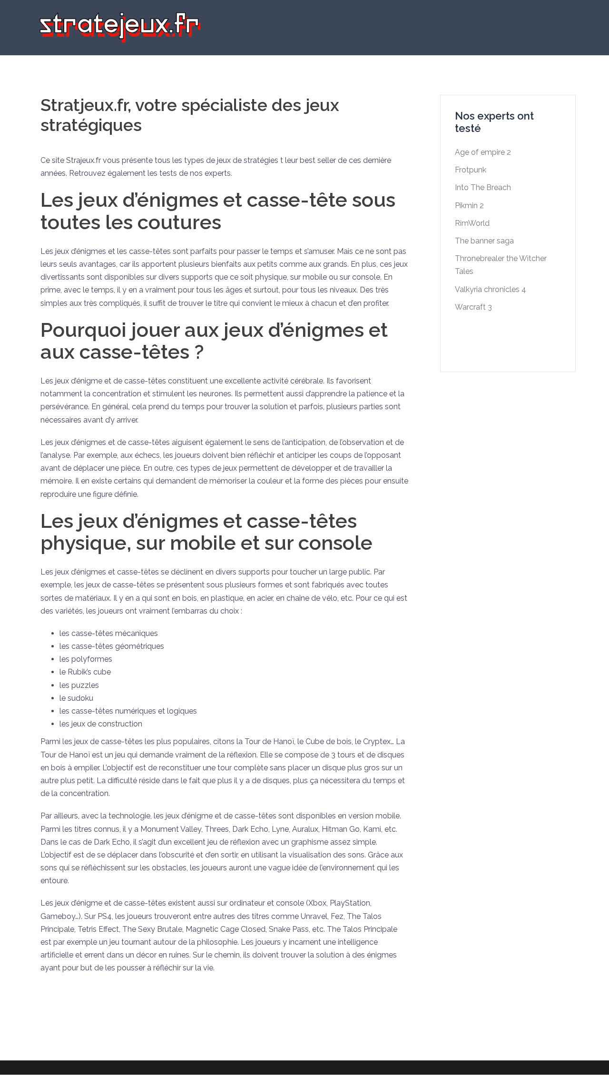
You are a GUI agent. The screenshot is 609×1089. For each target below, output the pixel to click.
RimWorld (472, 223)
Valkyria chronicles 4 (490, 289)
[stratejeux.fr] (119, 26)
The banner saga (484, 240)
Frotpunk (470, 169)
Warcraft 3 (473, 307)
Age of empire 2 (483, 152)
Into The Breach (483, 187)
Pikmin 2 (469, 205)
